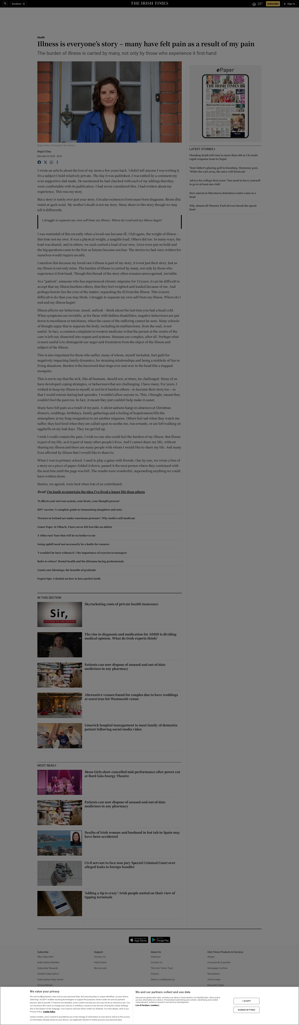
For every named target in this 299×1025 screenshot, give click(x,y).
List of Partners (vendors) (147, 1005)
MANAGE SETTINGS (246, 1010)
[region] (149, 1006)
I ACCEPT (246, 1001)
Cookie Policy (49, 1012)
